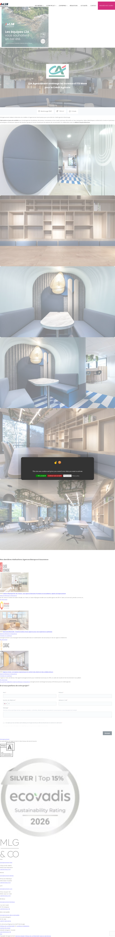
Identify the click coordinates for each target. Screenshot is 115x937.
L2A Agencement (4, 5)
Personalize (67, 475)
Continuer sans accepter (55, 475)
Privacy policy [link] (75, 475)
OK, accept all (42, 475)
